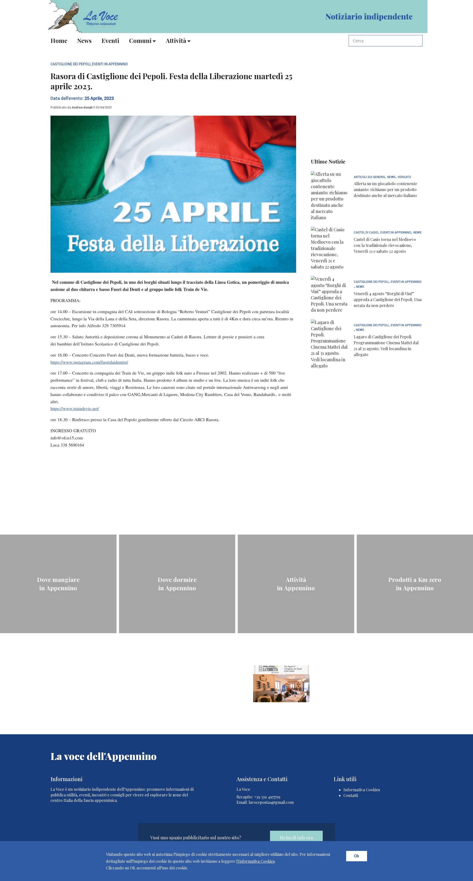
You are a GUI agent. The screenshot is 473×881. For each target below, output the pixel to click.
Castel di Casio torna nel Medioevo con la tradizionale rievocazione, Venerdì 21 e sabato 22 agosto (385, 245)
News (84, 40)
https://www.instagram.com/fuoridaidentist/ (89, 362)
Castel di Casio (366, 232)
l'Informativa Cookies (255, 861)
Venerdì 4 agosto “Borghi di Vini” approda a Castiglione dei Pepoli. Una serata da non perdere (388, 299)
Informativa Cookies (361, 789)
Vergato (404, 177)
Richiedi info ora (296, 838)
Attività (176, 40)
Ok (356, 856)
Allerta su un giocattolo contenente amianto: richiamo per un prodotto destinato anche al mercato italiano (385, 189)
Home (59, 40)
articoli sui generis (369, 177)
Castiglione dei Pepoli (70, 64)
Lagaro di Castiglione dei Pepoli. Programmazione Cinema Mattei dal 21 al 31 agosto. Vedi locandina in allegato (386, 345)
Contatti (350, 795)
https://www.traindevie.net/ (75, 408)
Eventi (110, 40)
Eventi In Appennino (110, 64)
